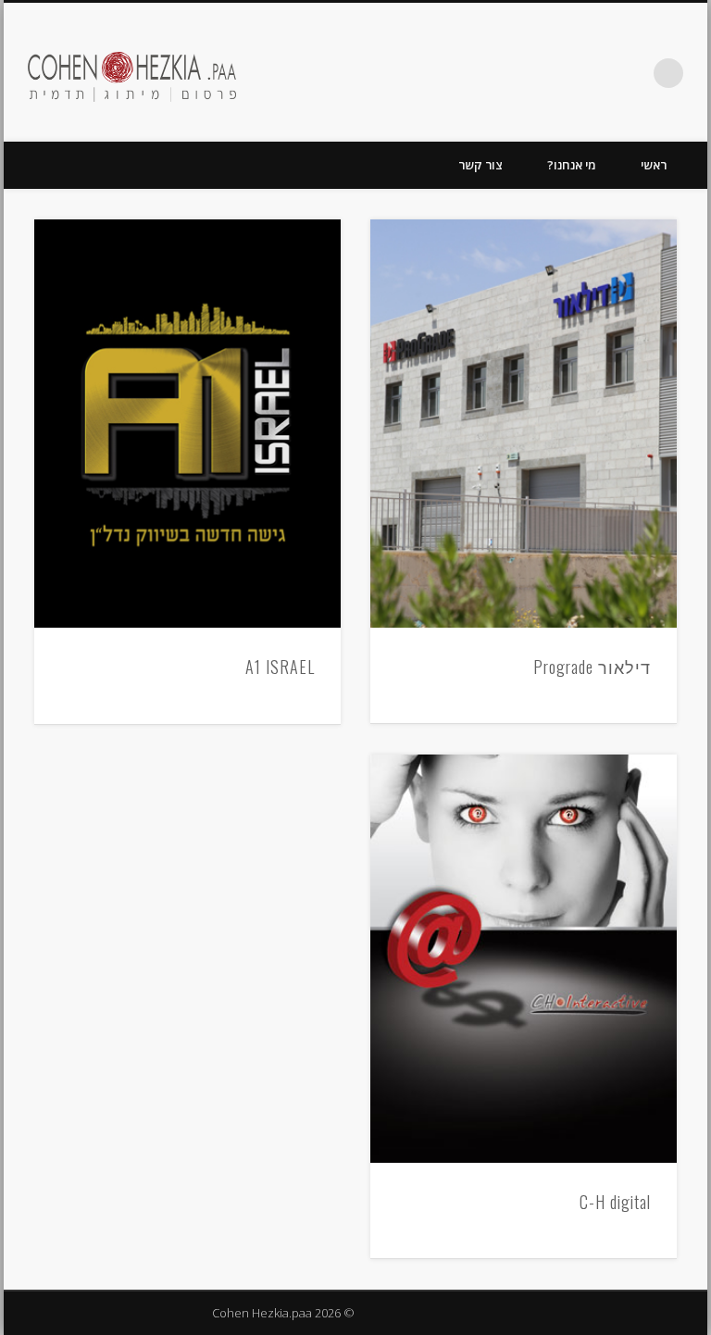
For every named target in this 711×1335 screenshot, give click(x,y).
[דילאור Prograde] (523, 423)
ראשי (654, 164)
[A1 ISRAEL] (187, 423)
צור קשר (480, 164)
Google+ (554, 73)
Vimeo (592, 73)
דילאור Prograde (592, 667)
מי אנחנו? (571, 164)
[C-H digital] (523, 959)
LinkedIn (516, 73)
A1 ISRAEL (280, 667)
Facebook (630, 73)
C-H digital (615, 1202)
